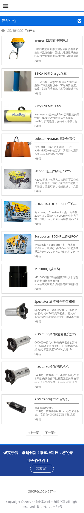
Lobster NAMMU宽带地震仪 (55, 138)
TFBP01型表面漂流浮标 (51, 40)
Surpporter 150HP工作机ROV (56, 236)
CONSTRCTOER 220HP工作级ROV (59, 203)
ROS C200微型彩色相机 (51, 399)
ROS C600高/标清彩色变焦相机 (57, 334)
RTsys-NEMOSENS (47, 106)
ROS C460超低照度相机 (51, 366)
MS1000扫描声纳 (47, 269)
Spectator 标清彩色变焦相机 (54, 301)
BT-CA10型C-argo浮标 (50, 73)
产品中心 (30, 30)
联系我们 (42, 469)
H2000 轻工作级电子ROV (52, 171)
